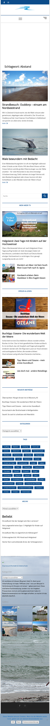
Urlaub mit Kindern (25, 488)
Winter (6, 492)
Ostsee (16, 471)
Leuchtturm (8, 467)
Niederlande (39, 467)
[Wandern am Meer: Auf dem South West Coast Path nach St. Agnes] (8, 268)
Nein (18, 722)
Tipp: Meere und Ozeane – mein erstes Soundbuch (31, 361)
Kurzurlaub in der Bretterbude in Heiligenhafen (20, 410)
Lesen (8, 123)
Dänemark (16, 451)
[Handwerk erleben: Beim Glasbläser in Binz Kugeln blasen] (8, 278)
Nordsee (7, 471)
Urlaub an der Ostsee (33, 483)
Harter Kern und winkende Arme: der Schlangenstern (22, 542)
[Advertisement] (25, 40)
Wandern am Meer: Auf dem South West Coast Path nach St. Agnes (32, 266)
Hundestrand (8, 459)
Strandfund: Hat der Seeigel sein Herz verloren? (20, 521)
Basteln (15, 447)
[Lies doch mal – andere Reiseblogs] (8, 374)
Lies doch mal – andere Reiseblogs (32, 371)
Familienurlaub (38, 451)
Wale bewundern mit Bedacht (20, 159)
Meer (18, 467)
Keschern (28, 459)
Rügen (35, 471)
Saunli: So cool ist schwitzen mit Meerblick (18, 414)
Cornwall (35, 447)
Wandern (39, 488)
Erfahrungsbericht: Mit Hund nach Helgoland (19, 537)
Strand (6, 479)
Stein (36, 475)
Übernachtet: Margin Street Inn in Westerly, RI (20, 398)
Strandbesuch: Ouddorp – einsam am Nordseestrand (24, 106)
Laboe (42, 463)
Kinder (37, 459)
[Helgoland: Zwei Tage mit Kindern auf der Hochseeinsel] (25, 224)
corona (6, 451)
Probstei (26, 471)
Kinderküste (23, 463)
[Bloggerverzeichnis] (3, 562)
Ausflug (6, 447)
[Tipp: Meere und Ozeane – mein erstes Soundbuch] (8, 363)
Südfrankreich (8, 483)
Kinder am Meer (9, 463)
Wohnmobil (26, 492)
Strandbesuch (17, 479)
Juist (18, 459)
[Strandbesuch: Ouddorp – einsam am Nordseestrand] (25, 86)
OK (13, 722)
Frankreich (17, 455)
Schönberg (7, 475)
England (26, 451)
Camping (25, 447)
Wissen (15, 492)
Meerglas (27, 467)
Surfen (41, 479)
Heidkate (28, 455)
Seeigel (27, 475)
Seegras (18, 475)
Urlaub (19, 483)
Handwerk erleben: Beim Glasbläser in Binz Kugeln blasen (31, 276)
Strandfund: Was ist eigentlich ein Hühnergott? (20, 533)
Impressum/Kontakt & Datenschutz (15, 566)
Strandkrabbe (30, 479)
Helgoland (39, 455)
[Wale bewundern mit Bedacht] (25, 142)
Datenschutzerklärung (30, 722)
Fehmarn (7, 455)
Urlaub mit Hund (9, 488)
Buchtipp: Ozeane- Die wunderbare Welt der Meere (22, 402)
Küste (33, 463)
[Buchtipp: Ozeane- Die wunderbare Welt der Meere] (25, 313)
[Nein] (47, 720)
